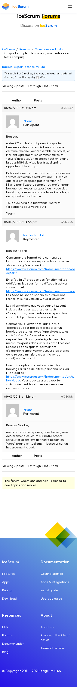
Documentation (13, 644)
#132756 (67, 222)
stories (30, 67)
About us (47, 627)
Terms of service (52, 648)
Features (8, 574)
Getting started (52, 574)
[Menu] (70, 6)
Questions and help (49, 49)
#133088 (67, 396)
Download (9, 598)
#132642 (67, 108)
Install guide (49, 590)
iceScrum (8, 49)
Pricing (7, 590)
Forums (24, 49)
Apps (6, 582)
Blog (5, 652)
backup (7, 67)
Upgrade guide (51, 598)
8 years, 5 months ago (18, 77)
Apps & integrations (55, 582)
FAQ (5, 627)
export (19, 67)
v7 (37, 67)
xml (43, 67)
